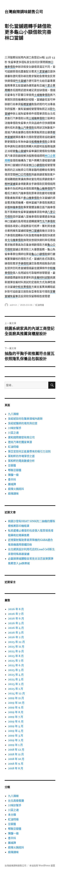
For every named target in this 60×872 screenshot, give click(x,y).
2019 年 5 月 (15, 726)
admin (13, 305)
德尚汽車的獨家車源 (20, 442)
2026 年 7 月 (16, 613)
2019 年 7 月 (15, 716)
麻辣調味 (13, 493)
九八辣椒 (13, 414)
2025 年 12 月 (16, 642)
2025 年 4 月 (16, 674)
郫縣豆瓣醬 (14, 470)
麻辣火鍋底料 (16, 489)
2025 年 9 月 (16, 651)
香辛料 (12, 479)
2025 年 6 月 (16, 665)
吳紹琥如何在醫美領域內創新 (25, 418)
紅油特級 (39, 305)
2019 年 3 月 (15, 735)
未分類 (12, 814)
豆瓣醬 (12, 465)
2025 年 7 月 (16, 660)
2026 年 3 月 (16, 632)
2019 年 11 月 (16, 698)
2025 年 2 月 (16, 684)
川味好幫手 (14, 428)
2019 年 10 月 (16, 702)
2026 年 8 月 (16, 609)
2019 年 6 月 (16, 721)
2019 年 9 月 (16, 707)
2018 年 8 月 (15, 768)
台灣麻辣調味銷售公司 (24, 11)
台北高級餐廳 (16, 800)
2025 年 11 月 (16, 646)
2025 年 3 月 (16, 679)
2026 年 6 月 (16, 618)
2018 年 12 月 (16, 749)
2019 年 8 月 (15, 712)
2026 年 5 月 (16, 623)
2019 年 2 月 (15, 740)
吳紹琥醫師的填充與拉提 (22, 423)
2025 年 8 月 (16, 656)
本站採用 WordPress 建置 (42, 865)
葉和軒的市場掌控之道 (21, 456)
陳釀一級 (13, 474)
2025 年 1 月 (15, 688)
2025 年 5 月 (16, 670)
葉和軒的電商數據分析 (21, 460)
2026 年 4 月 (16, 627)
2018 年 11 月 (16, 754)
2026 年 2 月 (16, 637)
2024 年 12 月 (16, 693)
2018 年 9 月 (15, 763)
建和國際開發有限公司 (21, 437)
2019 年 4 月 (15, 731)
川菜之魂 (13, 432)
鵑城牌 (12, 484)
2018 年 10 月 (16, 759)
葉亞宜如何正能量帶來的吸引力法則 (29, 451)
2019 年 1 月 (15, 745)
